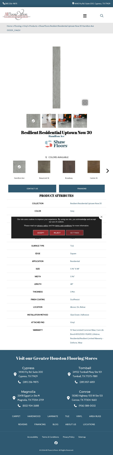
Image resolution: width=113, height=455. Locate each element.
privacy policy (42, 226)
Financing (40, 424)
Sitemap (82, 437)
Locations (89, 424)
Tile (67, 416)
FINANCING (81, 188)
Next (107, 166)
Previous (5, 166)
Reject (57, 232)
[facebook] (56, 443)
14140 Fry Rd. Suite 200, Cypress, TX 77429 (92, 3)
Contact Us (32, 188)
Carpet (16, 416)
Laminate (53, 416)
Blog (55, 424)
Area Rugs (95, 416)
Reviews (22, 424)
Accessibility (32, 437)
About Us (70, 424)
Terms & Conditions (50, 437)
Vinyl (25, 26)
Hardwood (34, 416)
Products (33, 26)
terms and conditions (63, 226)
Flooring (17, 26)
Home (9, 26)
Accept (40, 232)
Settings (74, 232)
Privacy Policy (68, 437)
